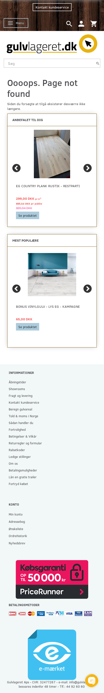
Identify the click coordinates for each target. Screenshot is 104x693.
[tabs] (69, 23)
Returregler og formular (25, 443)
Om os (13, 463)
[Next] (87, 168)
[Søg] (97, 63)
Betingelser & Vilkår (23, 436)
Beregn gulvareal (20, 409)
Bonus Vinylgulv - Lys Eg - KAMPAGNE (48, 306)
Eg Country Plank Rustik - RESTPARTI (48, 186)
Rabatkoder (17, 450)
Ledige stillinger (20, 456)
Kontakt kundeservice (52, 7)
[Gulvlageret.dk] (52, 42)
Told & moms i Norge (23, 416)
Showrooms (17, 389)
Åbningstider (17, 382)
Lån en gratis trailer (23, 477)
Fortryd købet (18, 484)
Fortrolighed (17, 429)
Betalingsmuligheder (23, 470)
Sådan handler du (21, 423)
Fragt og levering (20, 395)
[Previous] (16, 168)
